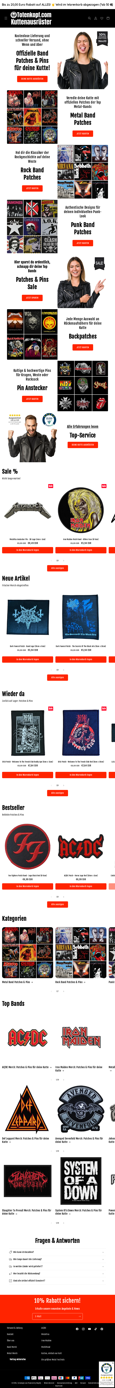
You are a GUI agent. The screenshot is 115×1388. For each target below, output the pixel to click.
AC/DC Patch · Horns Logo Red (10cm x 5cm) (81, 875)
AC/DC (43, 1328)
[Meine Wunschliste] (102, 18)
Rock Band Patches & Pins (68, 982)
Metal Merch (12, 1353)
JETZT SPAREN (32, 297)
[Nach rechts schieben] (64, 561)
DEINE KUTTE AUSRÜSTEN (32, 79)
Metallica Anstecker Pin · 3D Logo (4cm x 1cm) (28, 539)
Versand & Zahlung (15, 1328)
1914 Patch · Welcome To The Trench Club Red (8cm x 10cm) (81, 762)
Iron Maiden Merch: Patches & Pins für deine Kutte (78, 1069)
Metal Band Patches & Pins (16, 982)
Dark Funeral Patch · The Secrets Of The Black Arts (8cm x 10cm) (81, 646)
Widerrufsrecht (49, 1383)
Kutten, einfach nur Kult (51, 1353)
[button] (6, 18)
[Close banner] (111, 5)
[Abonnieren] (79, 1316)
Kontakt (10, 1334)
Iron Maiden (46, 1340)
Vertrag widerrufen (18, 1359)
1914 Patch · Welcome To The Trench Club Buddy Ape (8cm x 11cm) (27, 762)
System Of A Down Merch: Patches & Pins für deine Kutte (78, 1212)
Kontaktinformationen (95, 1383)
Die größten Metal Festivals (53, 1359)
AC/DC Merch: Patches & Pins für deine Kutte (25, 1067)
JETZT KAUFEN (83, 133)
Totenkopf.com (22, 1383)
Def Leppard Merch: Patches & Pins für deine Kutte (25, 1140)
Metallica (45, 1334)
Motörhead (45, 1347)
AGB (76, 1383)
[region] (57, 4)
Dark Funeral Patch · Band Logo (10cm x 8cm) (27, 646)
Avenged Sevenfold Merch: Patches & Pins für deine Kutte (79, 1140)
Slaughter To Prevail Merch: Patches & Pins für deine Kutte (26, 1212)
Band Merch (12, 1347)
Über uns (10, 1340)
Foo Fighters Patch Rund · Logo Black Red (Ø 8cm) (27, 875)
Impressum (59, 1386)
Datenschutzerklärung (64, 1383)
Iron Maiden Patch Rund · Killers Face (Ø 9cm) (81, 539)
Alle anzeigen (57, 568)
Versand (83, 1383)
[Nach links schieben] (51, 561)
